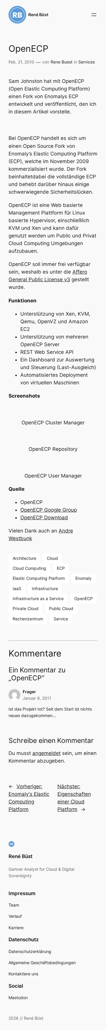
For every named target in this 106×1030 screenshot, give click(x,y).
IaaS (17, 588)
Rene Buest (61, 61)
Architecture (24, 558)
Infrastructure (45, 588)
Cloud (52, 558)
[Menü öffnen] (93, 14)
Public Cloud (61, 608)
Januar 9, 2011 (37, 698)
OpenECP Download (44, 517)
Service (61, 618)
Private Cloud (26, 608)
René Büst (38, 14)
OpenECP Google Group (48, 510)
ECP (61, 568)
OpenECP (83, 598)
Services (86, 61)
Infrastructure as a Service (38, 598)
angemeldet (46, 753)
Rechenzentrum (28, 618)
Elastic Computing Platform (39, 578)
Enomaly (83, 578)
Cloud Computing (29, 568)
